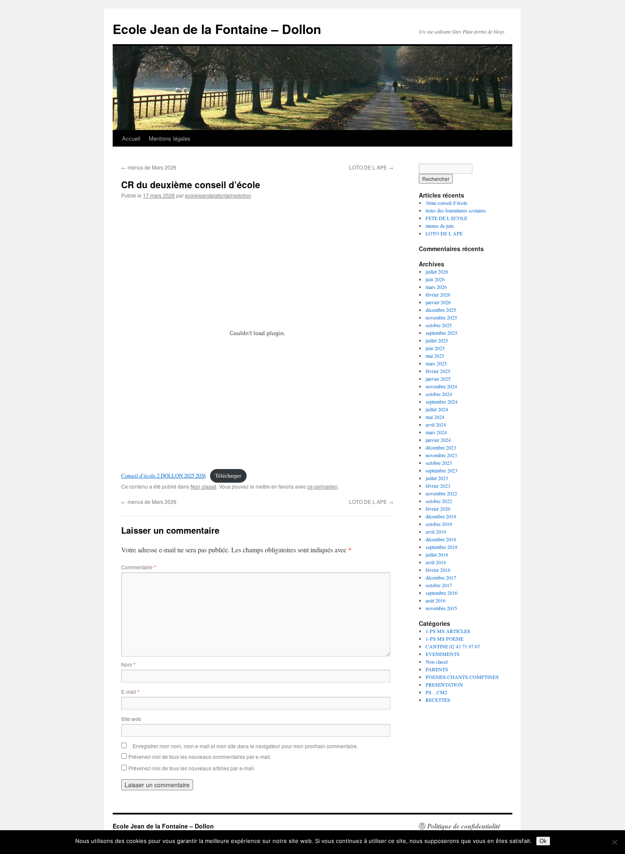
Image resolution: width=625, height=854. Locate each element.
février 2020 (438, 508)
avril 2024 (436, 424)
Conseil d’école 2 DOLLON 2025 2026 (163, 475)
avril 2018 (436, 562)
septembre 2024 (441, 401)
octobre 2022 (439, 501)
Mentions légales (169, 138)
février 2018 (438, 569)
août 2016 (436, 600)
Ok (543, 841)
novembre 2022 (441, 493)
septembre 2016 (441, 592)
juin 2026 (435, 279)
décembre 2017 (441, 577)
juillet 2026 (437, 271)
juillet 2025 (437, 340)
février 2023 (438, 485)
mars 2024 (436, 432)
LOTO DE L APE (371, 167)
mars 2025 (436, 363)
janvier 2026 (438, 302)
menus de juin (440, 225)
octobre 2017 (439, 585)
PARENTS (437, 669)
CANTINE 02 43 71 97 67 (453, 646)
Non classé (203, 486)
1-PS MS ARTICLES (448, 631)
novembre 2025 (441, 317)
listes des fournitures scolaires (456, 210)
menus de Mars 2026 (148, 167)
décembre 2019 (441, 516)
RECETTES (438, 699)
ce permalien (322, 486)
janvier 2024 (438, 439)
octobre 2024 (439, 393)
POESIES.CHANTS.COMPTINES (462, 676)
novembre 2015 (441, 608)
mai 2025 (435, 355)
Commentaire (138, 567)
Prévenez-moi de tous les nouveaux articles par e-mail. (191, 768)
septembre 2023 (441, 470)
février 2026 (438, 294)
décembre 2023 (441, 447)
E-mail (130, 691)
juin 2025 (435, 348)
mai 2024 (435, 416)
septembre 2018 (441, 546)
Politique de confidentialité (463, 826)
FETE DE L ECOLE (446, 218)
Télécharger (228, 475)
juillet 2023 (437, 478)
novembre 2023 (441, 455)
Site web (131, 718)
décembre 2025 (441, 309)
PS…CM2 (436, 692)
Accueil (131, 138)
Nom (128, 664)
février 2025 (438, 371)
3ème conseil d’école (446, 202)
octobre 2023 (439, 462)
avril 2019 (436, 531)
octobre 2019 (439, 523)
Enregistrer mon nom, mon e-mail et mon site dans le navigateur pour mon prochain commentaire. (245, 745)
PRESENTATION (444, 684)
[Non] (614, 842)
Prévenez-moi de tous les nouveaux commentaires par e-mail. (199, 756)
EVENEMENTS (443, 653)
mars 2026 (436, 286)
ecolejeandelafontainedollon (218, 195)
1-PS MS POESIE (444, 638)
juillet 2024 (437, 409)
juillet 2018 (437, 554)
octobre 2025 (439, 325)
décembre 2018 (441, 539)
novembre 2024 (441, 386)
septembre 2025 (441, 332)
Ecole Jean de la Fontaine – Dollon (217, 29)
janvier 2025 (438, 378)
